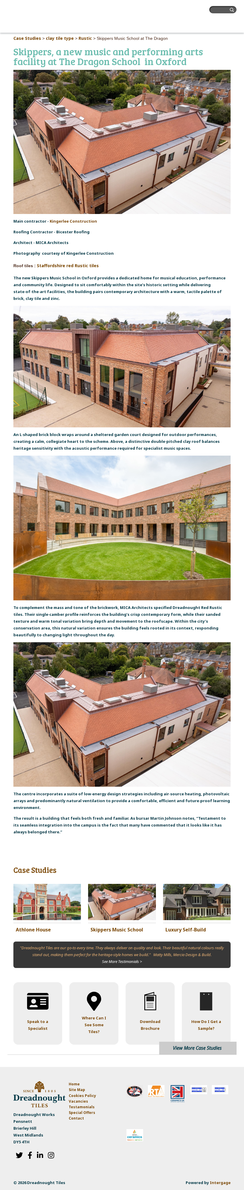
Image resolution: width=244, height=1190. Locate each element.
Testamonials (82, 1106)
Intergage (220, 1182)
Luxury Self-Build (185, 929)
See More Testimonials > (122, 961)
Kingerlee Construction (73, 221)
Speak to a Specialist (37, 1025)
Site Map (77, 1089)
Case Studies (27, 38)
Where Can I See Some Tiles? (94, 1024)
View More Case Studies (197, 1048)
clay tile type (60, 38)
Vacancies (78, 1101)
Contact (76, 1118)
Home (74, 1084)
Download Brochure (150, 1025)
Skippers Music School (116, 929)
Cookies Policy (82, 1095)
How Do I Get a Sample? (206, 1025)
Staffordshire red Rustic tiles (68, 265)
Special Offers (82, 1112)
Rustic (85, 38)
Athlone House (33, 929)
